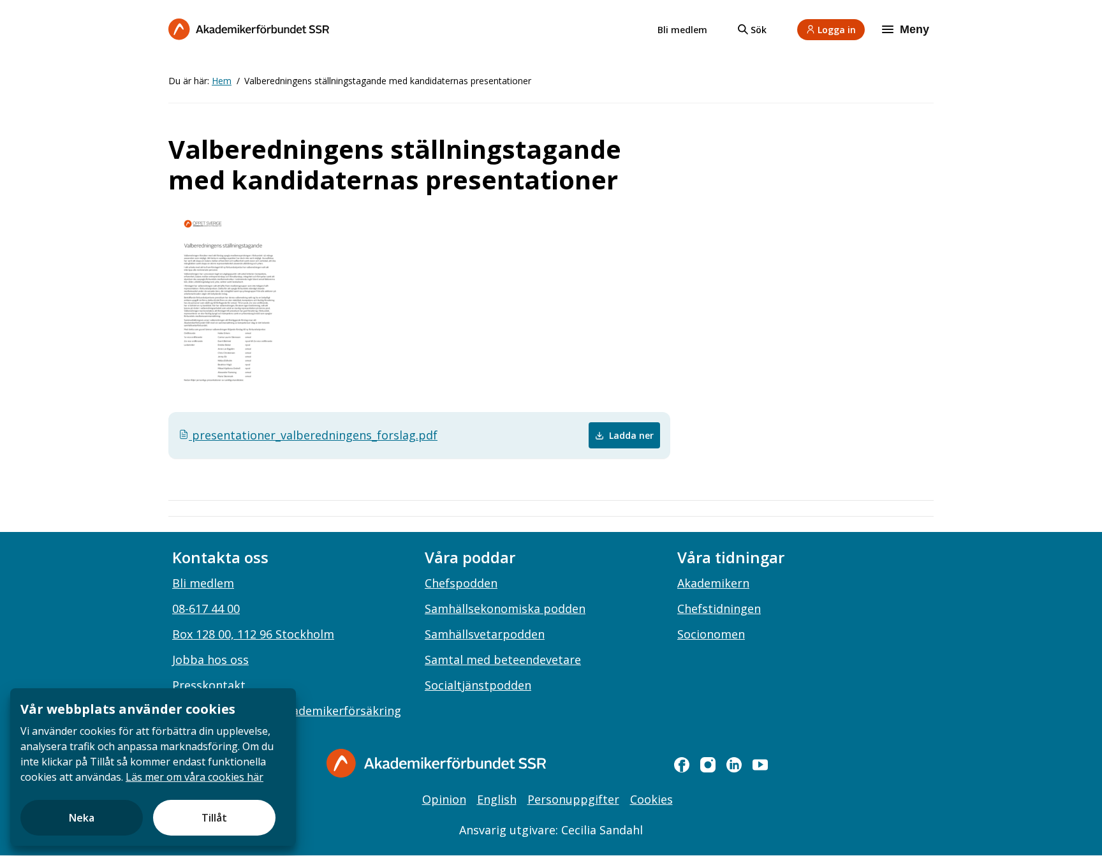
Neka (81, 818)
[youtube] (760, 764)
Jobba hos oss (210, 659)
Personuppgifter (573, 799)
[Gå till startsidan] (436, 763)
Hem (221, 81)
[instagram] (708, 764)
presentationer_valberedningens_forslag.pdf (313, 435)
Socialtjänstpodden (478, 685)
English (497, 799)
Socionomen (711, 634)
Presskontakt (209, 685)
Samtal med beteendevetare (503, 659)
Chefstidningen (719, 608)
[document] (153, 767)
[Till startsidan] (248, 29)
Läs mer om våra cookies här (194, 777)
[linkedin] (734, 764)
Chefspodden (461, 583)
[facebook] (681, 764)
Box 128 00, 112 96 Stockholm (253, 634)
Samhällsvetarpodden (485, 634)
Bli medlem (682, 30)
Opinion (444, 799)
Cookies (651, 799)
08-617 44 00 (206, 608)
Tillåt (214, 818)
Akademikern (713, 583)
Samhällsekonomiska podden (505, 608)
